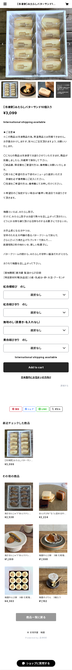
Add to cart (36, 367)
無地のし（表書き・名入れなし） (22, 322)
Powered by (32, 637)
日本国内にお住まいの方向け (36, 377)
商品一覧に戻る (36, 617)
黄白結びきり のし (15, 340)
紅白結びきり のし (15, 304)
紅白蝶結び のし (14, 286)
